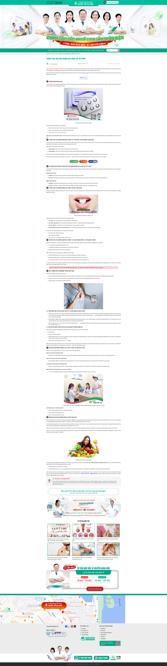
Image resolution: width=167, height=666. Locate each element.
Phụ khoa (103, 630)
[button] (54, 588)
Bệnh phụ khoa (52, 543)
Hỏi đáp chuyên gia (71, 50)
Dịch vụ (63, 50)
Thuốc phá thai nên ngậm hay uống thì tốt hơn (56, 68)
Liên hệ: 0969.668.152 (112, 2)
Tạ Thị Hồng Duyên (53, 64)
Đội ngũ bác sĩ (85, 630)
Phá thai (103, 636)
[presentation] (2, 28)
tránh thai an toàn (96, 278)
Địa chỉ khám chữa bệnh (106, 632)
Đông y (79, 50)
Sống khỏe (103, 638)
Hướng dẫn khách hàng (97, 50)
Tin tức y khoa (86, 50)
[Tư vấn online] (83, 658)
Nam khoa (103, 628)
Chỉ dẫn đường (85, 634)
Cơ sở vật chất (85, 632)
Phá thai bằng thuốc (50, 84)
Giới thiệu (57, 50)
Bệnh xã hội (103, 634)
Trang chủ (51, 50)
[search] (118, 50)
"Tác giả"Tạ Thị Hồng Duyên (62, 478)
